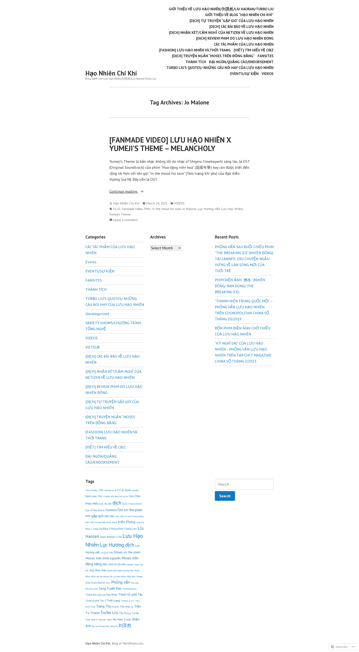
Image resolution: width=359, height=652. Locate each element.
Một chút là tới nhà (114, 564)
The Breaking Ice (129, 589)
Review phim (91, 588)
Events (90, 262)
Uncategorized (97, 313)
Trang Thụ (103, 606)
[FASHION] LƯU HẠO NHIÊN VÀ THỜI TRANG (195, 50)
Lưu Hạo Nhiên (232, 209)
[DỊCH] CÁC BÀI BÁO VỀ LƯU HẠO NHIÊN (241, 26)
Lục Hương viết (209, 209)
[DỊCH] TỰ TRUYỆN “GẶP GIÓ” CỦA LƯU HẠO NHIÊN (232, 20)
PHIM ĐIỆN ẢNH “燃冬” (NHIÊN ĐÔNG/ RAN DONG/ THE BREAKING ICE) (240, 286)
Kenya (114, 522)
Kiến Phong (126, 522)
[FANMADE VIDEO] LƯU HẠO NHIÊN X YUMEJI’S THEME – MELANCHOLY (170, 144)
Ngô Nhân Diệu (98, 570)
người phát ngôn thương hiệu (120, 570)
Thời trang (113, 600)
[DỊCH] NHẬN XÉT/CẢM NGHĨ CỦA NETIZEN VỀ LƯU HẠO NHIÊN (221, 32)
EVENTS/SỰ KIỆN (244, 73)
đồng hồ (114, 626)
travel (115, 606)
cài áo (125, 496)
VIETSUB (92, 347)
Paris (108, 583)
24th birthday (91, 490)
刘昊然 (125, 625)
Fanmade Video (132, 209)
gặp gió (97, 515)
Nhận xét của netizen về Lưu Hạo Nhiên (108, 576)
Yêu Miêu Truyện (122, 619)
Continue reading (123, 191)
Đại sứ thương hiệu (100, 626)
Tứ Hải (135, 613)
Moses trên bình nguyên (103, 558)
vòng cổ (94, 619)
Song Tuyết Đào (110, 588)
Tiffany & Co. (127, 600)
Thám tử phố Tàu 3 (95, 600)
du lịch (108, 503)
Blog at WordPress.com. (128, 643)
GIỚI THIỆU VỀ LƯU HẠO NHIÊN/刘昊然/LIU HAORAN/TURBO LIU (221, 8)
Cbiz (99, 496)
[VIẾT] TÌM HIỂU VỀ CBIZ (254, 50)
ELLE (116, 209)
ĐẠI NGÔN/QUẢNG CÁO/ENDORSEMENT (241, 61)
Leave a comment (125, 220)
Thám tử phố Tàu (130, 594)
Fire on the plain (129, 510)
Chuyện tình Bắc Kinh (112, 496)
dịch (117, 503)
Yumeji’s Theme (120, 214)
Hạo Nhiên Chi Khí (111, 73)
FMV (147, 209)
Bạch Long (90, 496)
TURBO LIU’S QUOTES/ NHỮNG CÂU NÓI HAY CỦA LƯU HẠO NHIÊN (220, 67)
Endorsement (135, 503)
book (128, 490)
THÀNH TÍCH (195, 61)
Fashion (110, 510)
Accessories (109, 490)
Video (87, 619)
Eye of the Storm (95, 510)
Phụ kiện (135, 583)
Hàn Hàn (109, 516)
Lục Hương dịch (117, 544)
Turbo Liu (109, 612)
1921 (101, 490)
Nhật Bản (131, 576)
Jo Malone (189, 209)
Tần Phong (125, 613)
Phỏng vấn (120, 582)
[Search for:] (244, 484)
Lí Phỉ (119, 537)
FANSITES (266, 56)
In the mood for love (166, 209)
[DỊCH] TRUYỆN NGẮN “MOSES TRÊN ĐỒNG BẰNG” (213, 56)
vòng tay (102, 619)
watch (109, 619)
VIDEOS (268, 73)
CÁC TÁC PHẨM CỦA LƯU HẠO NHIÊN (244, 44)
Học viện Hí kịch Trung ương (129, 516)
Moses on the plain (127, 552)
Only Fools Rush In (95, 582)
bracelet (135, 490)
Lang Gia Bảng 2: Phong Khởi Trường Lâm (115, 528)
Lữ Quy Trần (107, 552)
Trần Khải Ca (126, 606)
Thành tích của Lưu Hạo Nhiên (101, 594)
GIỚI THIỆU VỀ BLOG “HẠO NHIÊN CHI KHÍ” (239, 14)
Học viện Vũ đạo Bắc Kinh (98, 522)
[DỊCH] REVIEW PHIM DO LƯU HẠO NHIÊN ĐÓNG (235, 38)
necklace (130, 564)
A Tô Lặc (119, 490)
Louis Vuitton (107, 537)
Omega (139, 576)
